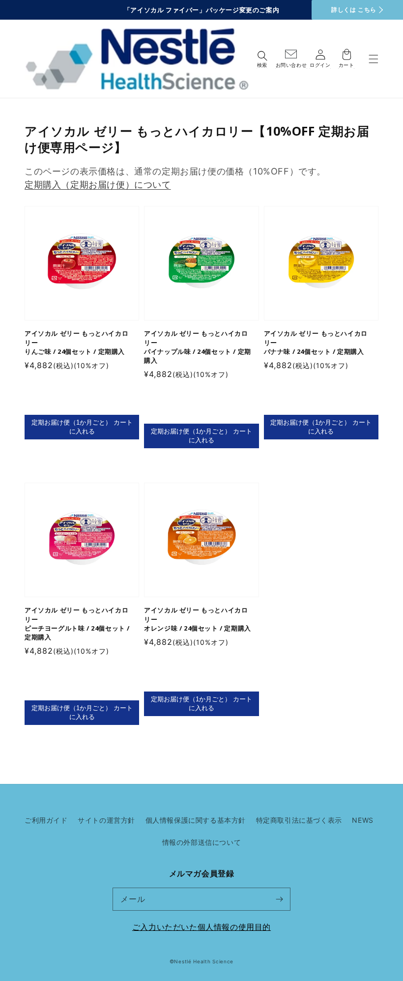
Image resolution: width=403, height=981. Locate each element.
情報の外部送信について (201, 842)
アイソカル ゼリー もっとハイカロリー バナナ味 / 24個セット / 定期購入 (316, 342)
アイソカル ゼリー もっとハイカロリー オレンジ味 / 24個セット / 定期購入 (197, 619)
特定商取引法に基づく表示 (299, 820)
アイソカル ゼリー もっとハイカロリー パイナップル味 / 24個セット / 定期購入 (197, 347)
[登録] (279, 899)
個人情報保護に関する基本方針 (195, 820)
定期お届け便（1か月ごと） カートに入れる (82, 427)
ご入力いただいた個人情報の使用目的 (201, 927)
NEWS (362, 820)
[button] (373, 58)
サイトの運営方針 (106, 820)
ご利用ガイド (46, 820)
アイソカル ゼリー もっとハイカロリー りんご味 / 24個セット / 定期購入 (76, 342)
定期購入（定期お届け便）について (98, 184)
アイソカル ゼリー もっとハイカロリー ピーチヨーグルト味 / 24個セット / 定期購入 (77, 623)
